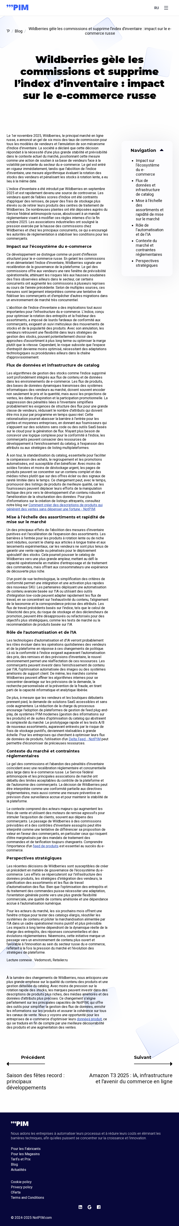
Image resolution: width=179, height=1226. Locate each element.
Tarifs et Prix (21, 1159)
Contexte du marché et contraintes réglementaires (149, 247)
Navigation (143, 150)
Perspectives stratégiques (147, 263)
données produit (89, 1019)
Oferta (16, 1192)
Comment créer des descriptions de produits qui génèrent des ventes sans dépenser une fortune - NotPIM (55, 507)
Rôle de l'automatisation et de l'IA (150, 230)
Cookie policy (21, 1182)
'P (8, 31)
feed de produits (46, 846)
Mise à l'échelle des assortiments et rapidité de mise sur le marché (150, 209)
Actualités (18, 1170)
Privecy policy (22, 1187)
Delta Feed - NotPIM (85, 739)
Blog (18, 31)
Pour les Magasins (25, 1154)
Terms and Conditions (27, 1197)
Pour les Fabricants (26, 1149)
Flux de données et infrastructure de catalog (148, 187)
